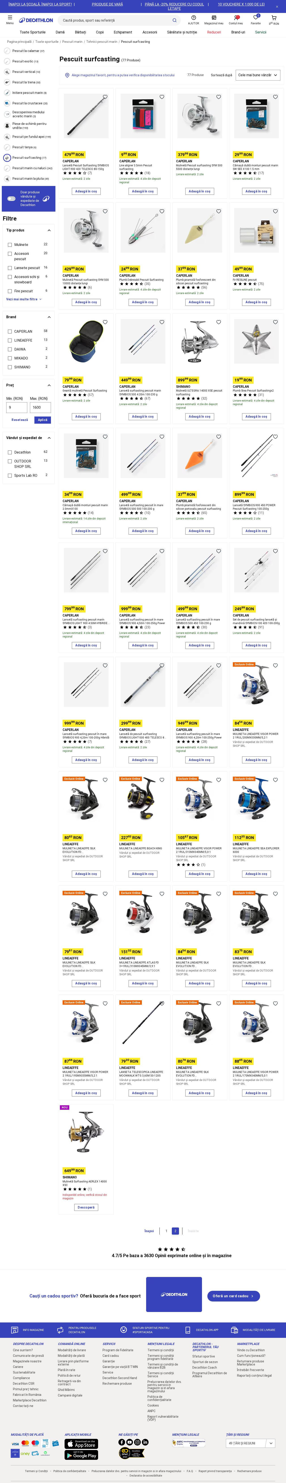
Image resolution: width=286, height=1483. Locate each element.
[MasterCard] (25, 1444)
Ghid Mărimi (66, 1389)
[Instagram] (137, 1443)
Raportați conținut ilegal (254, 1375)
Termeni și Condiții (36, 1471)
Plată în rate (66, 1370)
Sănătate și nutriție (182, 32)
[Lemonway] (45, 1453)
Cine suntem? (23, 1350)
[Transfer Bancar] (45, 1445)
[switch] (11, 198)
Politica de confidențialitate (159, 1398)
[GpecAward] (131, 1457)
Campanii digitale (70, 1395)
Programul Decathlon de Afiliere (209, 1375)
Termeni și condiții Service (160, 1375)
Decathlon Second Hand (120, 1378)
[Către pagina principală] (36, 20)
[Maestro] (35, 1444)
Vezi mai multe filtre (21, 299)
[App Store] (81, 1446)
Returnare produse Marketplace (250, 1363)
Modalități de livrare (72, 1350)
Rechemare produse (117, 1383)
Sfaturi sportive (203, 1356)
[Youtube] (129, 1443)
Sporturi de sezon (205, 1361)
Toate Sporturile (33, 32)
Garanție (109, 1361)
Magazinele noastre (27, 1361)
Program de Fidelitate (118, 1350)
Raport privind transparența (215, 1471)
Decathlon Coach (204, 1367)
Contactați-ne (23, 1405)
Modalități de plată (71, 1355)
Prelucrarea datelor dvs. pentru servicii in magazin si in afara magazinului (164, 1386)
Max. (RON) (39, 398)
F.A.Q (190, 1471)
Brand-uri (238, 32)
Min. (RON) (14, 398)
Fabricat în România (27, 1394)
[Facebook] (121, 1443)
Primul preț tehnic (26, 1389)
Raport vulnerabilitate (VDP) (163, 1418)
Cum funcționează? (251, 1355)
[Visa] (15, 1443)
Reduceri (214, 32)
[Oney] (25, 1453)
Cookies (153, 1405)
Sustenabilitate (24, 1372)
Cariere (18, 1366)
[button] (28, 245)
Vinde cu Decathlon (251, 1350)
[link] (233, 1296)
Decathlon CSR (23, 1383)
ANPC (151, 1411)
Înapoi (149, 1231)
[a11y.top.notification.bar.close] (277, 6)
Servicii (260, 32)
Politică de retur (69, 1375)
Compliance (21, 1378)
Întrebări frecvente (250, 1370)
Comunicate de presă (28, 1355)
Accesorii (150, 32)
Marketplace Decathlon (29, 1400)
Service (108, 1372)
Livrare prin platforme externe (73, 1363)
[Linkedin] (145, 1443)
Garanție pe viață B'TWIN (120, 1366)
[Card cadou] (55, 1444)
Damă (60, 32)
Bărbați (80, 32)
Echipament (123, 32)
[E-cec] (15, 1455)
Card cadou (111, 1355)
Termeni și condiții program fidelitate (160, 1357)
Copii (100, 32)
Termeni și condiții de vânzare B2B (162, 1366)
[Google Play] (81, 1457)
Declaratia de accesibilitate (146, 1475)
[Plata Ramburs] (35, 1454)
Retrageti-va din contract (69, 1383)
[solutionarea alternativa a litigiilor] (189, 1445)
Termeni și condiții (160, 1350)
